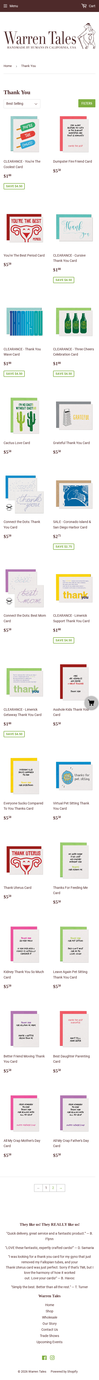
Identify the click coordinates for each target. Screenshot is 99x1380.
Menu (14, 6)
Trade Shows (49, 1336)
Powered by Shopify (64, 1371)
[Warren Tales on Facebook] (44, 1358)
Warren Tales (37, 1371)
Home (8, 66)
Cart (91, 6)
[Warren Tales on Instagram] (52, 1358)
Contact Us (49, 1329)
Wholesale (49, 1317)
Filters (86, 103)
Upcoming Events (49, 1342)
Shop (49, 1311)
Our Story (50, 1323)
